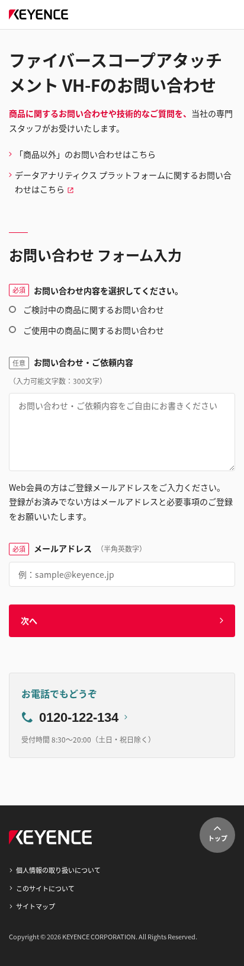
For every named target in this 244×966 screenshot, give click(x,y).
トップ (217, 838)
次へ (29, 620)
